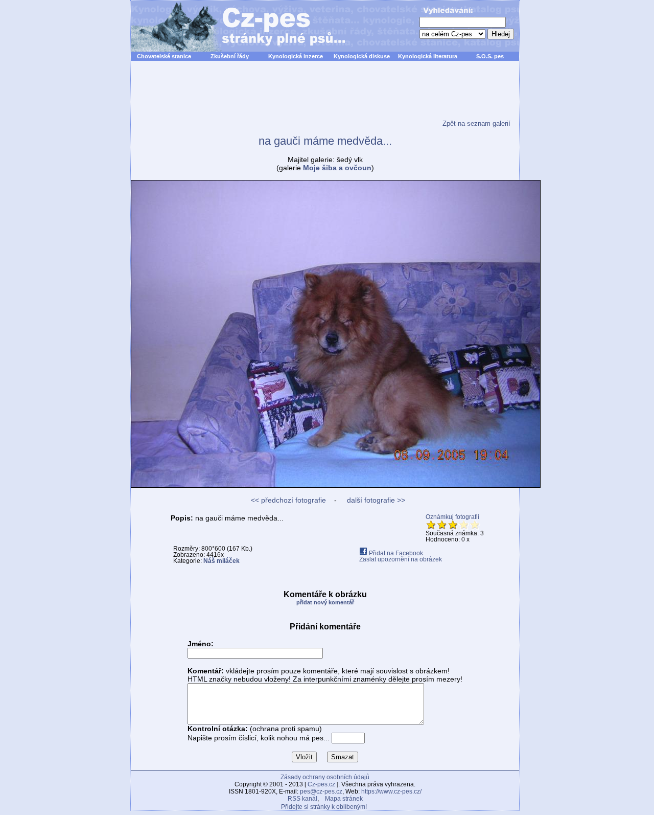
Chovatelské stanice (164, 56)
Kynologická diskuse (362, 56)
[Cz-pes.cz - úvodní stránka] (233, 26)
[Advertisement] (325, 97)
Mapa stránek (344, 798)
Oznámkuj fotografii (452, 517)
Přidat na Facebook (395, 553)
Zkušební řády (230, 56)
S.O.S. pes (490, 56)
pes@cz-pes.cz (321, 791)
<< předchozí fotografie (288, 500)
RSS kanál (302, 798)
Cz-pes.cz (321, 784)
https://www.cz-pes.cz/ (391, 791)
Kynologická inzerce (295, 56)
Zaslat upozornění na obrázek (400, 559)
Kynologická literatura (427, 56)
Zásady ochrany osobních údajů (325, 777)
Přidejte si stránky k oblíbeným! (324, 806)
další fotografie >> (375, 500)
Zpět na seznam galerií (476, 123)
